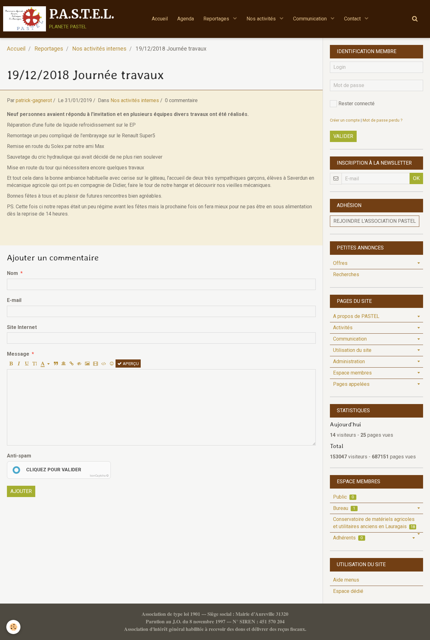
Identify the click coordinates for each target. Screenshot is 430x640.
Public (343, 497)
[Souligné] (27, 363)
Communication (310, 19)
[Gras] (11, 363)
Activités (343, 328)
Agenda (185, 19)
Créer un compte (345, 120)
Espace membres (352, 373)
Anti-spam (19, 456)
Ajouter (21, 491)
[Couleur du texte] (45, 363)
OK (416, 178)
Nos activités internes (99, 49)
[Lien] (71, 363)
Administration (349, 361)
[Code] (103, 363)
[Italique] (19, 363)
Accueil (160, 19)
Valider (343, 136)
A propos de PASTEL (356, 316)
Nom (12, 273)
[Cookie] (13, 627)
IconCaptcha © (99, 475)
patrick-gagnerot (34, 100)
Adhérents (348, 538)
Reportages (216, 19)
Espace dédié (348, 591)
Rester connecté (356, 104)
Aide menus (346, 580)
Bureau (344, 508)
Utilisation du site (352, 350)
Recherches (346, 274)
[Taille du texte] (35, 363)
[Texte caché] (79, 363)
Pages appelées (351, 384)
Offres (340, 263)
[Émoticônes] (112, 363)
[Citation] (56, 363)
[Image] (87, 363)
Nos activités (261, 19)
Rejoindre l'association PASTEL (374, 221)
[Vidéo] (95, 363)
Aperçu (130, 363)
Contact (353, 19)
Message (18, 354)
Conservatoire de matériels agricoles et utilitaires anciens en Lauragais (374, 522)
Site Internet (22, 327)
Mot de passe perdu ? (382, 120)
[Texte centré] (63, 363)
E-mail (14, 300)
